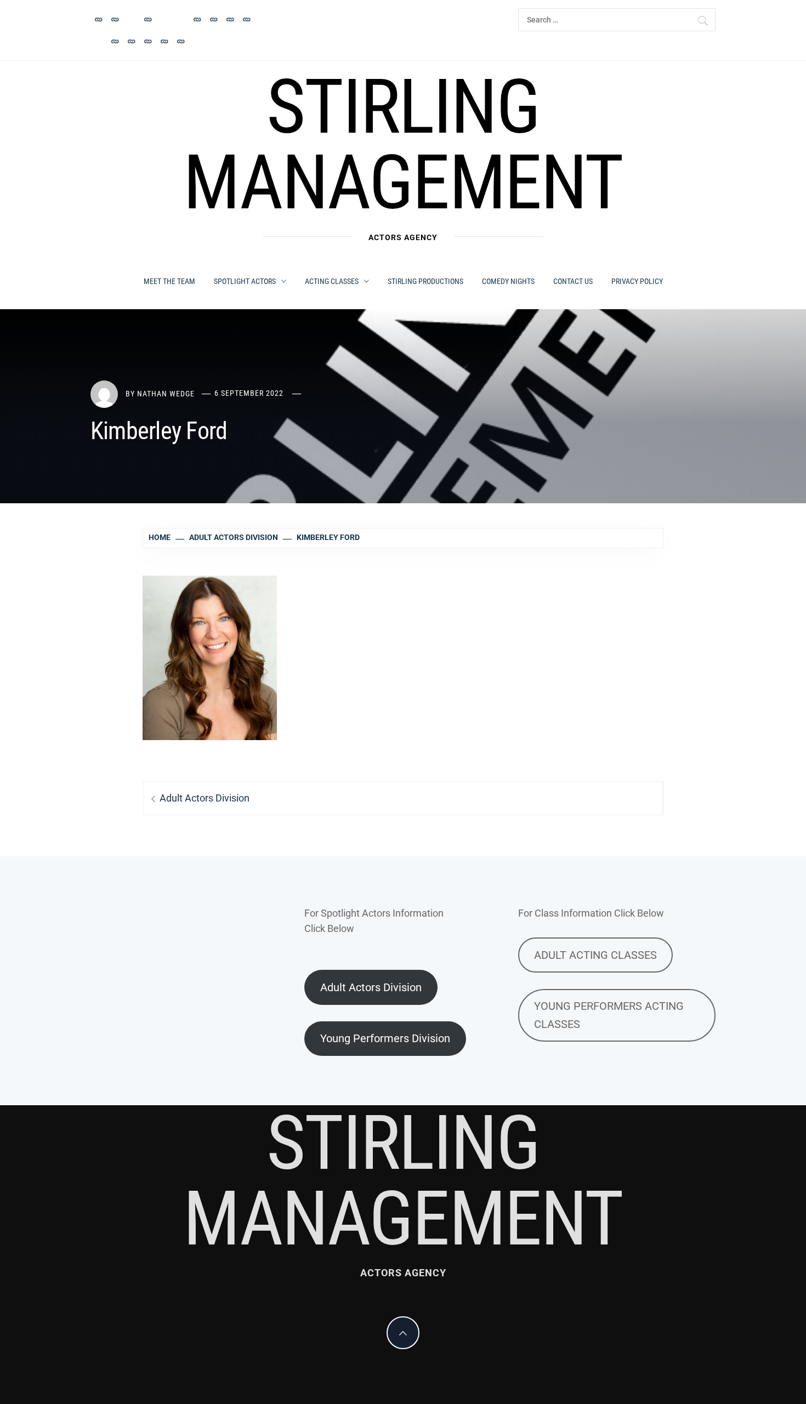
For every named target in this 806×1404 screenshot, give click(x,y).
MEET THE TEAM (169, 281)
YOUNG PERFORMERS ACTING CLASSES (609, 1014)
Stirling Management (402, 144)
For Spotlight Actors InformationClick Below (374, 921)
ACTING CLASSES (332, 281)
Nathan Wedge (166, 393)
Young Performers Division (385, 1038)
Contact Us (573, 281)
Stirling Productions (425, 281)
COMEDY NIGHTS (508, 281)
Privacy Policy (637, 281)
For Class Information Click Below (591, 913)
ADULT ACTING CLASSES (595, 955)
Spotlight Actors (245, 281)
